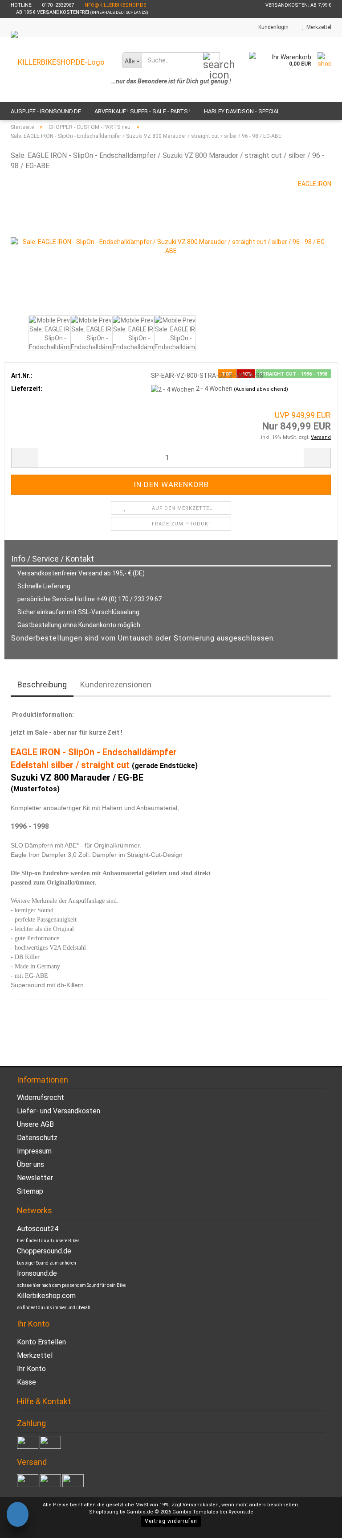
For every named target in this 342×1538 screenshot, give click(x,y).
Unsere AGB (35, 1124)
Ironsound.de (37, 1273)
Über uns (30, 1164)
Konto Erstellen (41, 1342)
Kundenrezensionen (115, 684)
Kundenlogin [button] (272, 27)
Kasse (26, 1382)
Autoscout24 (37, 1228)
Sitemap (30, 1191)
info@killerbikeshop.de (114, 5)
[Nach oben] (317, 1524)
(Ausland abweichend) (261, 389)
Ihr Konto (31, 1368)
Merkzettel (317, 27)
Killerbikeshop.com (46, 1295)
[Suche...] (211, 61)
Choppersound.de (44, 1251)
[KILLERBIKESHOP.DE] (60, 69)
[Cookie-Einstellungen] (17, 1515)
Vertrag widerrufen (171, 1521)
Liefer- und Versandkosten (58, 1111)
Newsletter (35, 1178)
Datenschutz (37, 1137)
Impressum (34, 1151)
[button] (24, 458)
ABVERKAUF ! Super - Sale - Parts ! (142, 111)
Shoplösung (103, 1512)
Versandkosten (201, 1505)
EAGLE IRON (314, 183)
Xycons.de (240, 1512)
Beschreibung (42, 684)
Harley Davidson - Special (242, 111)
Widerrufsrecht (40, 1097)
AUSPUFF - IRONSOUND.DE (46, 111)
